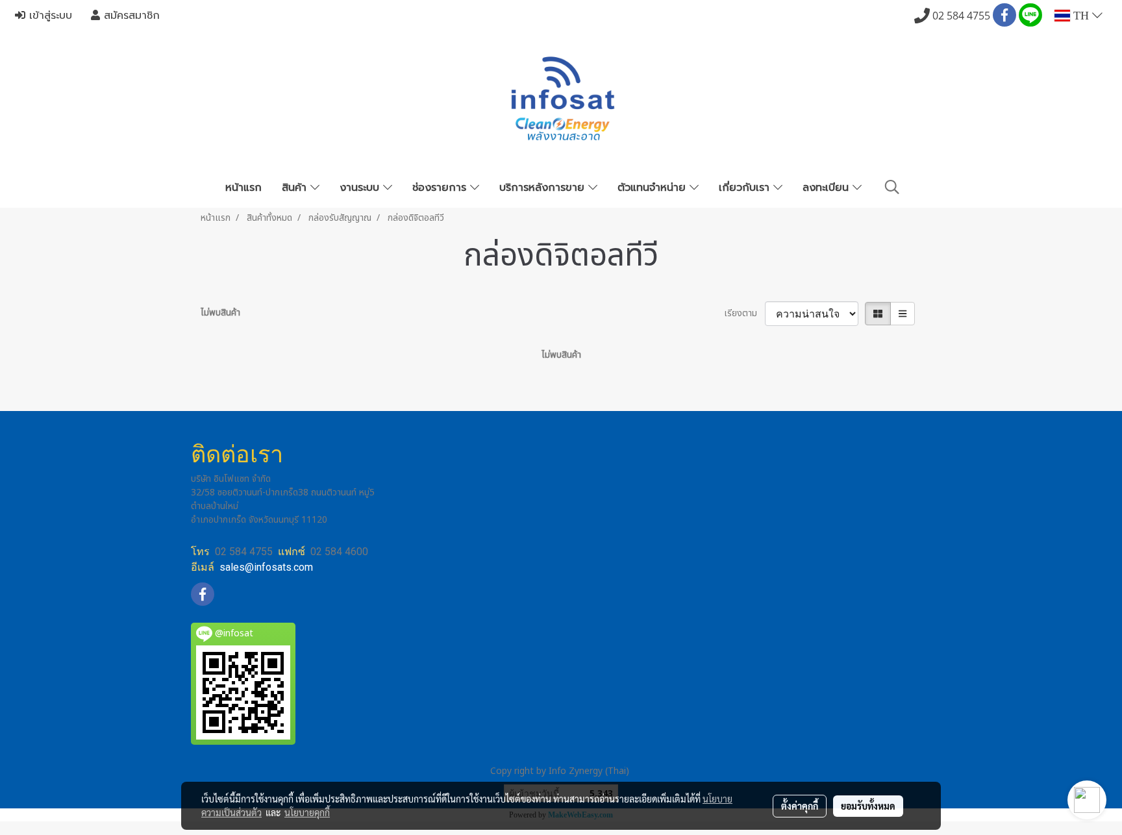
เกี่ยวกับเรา (746, 187)
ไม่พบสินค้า (220, 312)
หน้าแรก (243, 187)
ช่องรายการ (441, 187)
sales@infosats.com (266, 567)
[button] (892, 187)
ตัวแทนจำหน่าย (653, 187)
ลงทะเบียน (828, 187)
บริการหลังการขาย (543, 187)
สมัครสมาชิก (130, 15)
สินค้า (296, 187)
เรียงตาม (744, 313)
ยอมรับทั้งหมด (868, 806)
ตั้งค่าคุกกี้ (799, 806)
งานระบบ (361, 187)
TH (1081, 15)
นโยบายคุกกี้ (307, 812)
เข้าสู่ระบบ (48, 15)
